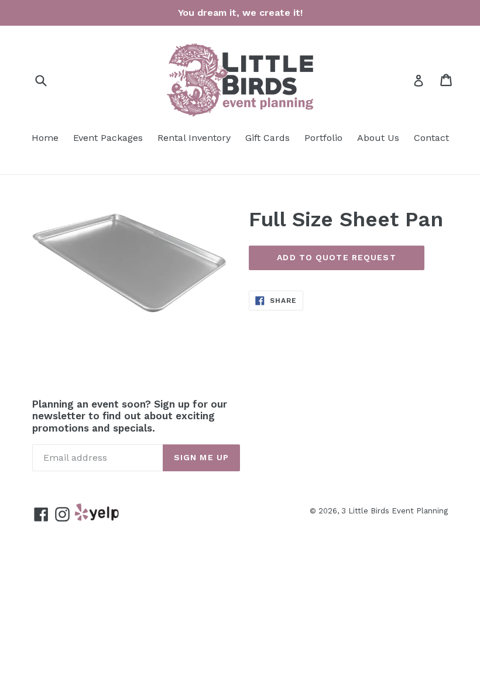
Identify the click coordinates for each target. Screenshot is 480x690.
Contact (431, 137)
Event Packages (108, 137)
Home (45, 137)
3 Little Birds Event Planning (394, 510)
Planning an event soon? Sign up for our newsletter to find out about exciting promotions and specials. (129, 416)
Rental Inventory (194, 137)
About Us (378, 137)
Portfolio (323, 137)
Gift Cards (267, 137)
